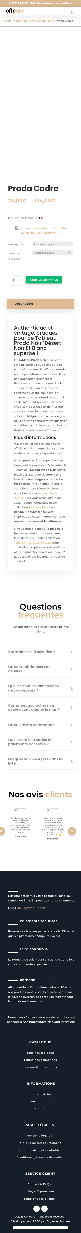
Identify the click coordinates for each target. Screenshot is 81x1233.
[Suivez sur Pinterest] (44, 1209)
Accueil (8, 21)
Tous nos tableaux (40, 1052)
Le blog (40, 1108)
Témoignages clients (39, 1198)
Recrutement (41, 1101)
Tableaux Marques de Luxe (34, 21)
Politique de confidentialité (39, 1150)
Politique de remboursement (39, 1142)
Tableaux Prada (39, 507)
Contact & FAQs (39, 1184)
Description (24, 304)
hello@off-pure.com (32, 908)
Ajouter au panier (43, 279)
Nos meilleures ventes (40, 1067)
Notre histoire (40, 1094)
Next (72, 831)
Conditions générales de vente (39, 1157)
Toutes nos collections (40, 1059)
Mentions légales (39, 1135)
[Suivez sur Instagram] (36, 1209)
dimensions (16, 244)
